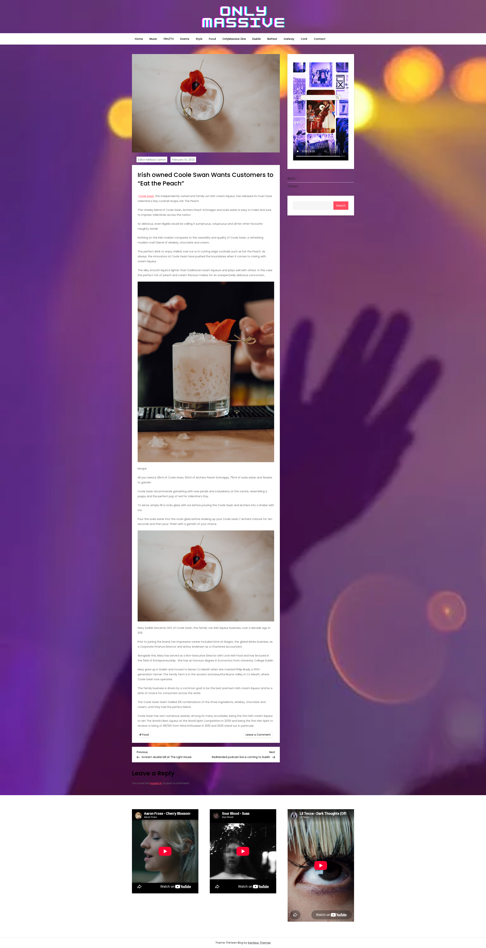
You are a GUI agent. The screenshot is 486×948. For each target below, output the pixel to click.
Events (184, 39)
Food (212, 39)
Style (199, 39)
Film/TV (169, 39)
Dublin (256, 39)
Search (341, 205)
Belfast (272, 39)
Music (153, 39)
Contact (319, 39)
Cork (304, 39)
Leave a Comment (259, 734)
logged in (156, 783)
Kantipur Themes (259, 943)
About (291, 178)
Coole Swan (146, 196)
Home (139, 39)
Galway (289, 39)
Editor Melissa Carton (152, 160)
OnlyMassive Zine (234, 39)
